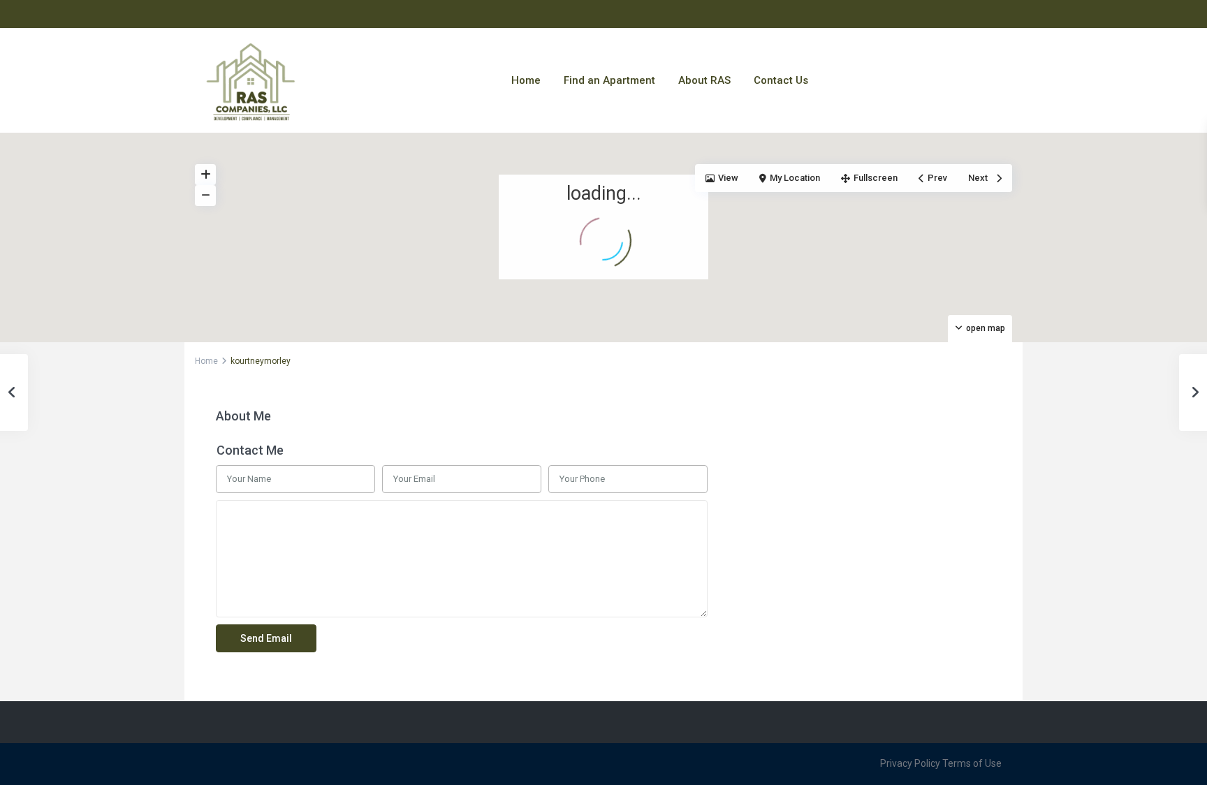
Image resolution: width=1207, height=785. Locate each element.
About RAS (704, 80)
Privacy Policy (910, 763)
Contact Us (781, 80)
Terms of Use (972, 763)
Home (526, 80)
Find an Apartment (609, 80)
